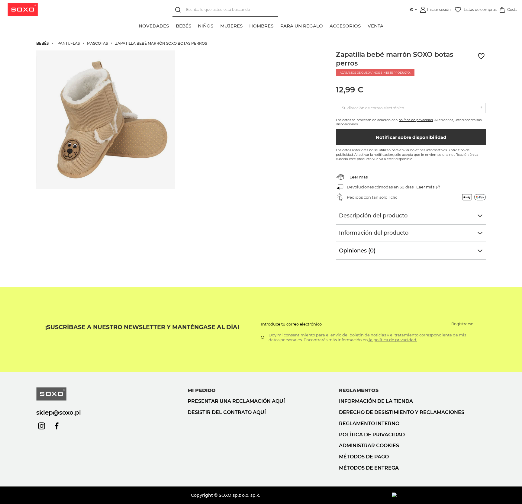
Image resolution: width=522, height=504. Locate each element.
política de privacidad (415, 120)
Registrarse (462, 323)
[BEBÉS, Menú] (194, 25)
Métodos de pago (364, 457)
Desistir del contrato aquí (227, 412)
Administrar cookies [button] (369, 445)
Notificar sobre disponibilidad (411, 137)
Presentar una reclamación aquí (236, 401)
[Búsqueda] (179, 10)
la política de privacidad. (392, 339)
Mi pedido (202, 390)
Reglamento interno (369, 423)
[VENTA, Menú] (386, 25)
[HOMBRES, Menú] (277, 25)
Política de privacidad (372, 435)
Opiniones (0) (357, 250)
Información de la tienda (376, 401)
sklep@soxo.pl (58, 412)
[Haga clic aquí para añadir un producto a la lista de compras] (481, 56)
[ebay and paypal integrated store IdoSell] (439, 495)
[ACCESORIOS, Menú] (364, 25)
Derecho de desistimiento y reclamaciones (401, 412)
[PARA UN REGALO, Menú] (326, 25)
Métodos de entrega (369, 468)
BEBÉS (42, 43)
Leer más (359, 177)
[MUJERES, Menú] (245, 25)
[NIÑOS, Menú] (216, 25)
